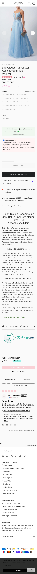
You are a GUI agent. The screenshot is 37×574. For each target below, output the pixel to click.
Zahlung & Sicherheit (9, 490)
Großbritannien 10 (22, 98)
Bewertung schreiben (18, 367)
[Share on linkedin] (15, 424)
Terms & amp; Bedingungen (11, 503)
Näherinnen (6, 484)
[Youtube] (7, 456)
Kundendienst (7, 487)
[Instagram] (12, 456)
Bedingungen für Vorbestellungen (13, 506)
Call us (19, 132)
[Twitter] (25, 456)
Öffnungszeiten (7, 465)
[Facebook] (3, 456)
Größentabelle (29, 91)
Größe (18, 91)
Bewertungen (18, 206)
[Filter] (9, 385)
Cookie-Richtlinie (8, 512)
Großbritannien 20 (8, 109)
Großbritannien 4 (8, 94)
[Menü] (3, 3)
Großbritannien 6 (21, 94)
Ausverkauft (18, 165)
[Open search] (4, 385)
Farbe (4, 115)
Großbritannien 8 (8, 98)
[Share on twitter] (7, 424)
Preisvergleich (7, 478)
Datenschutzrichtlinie (9, 509)
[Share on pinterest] (11, 424)
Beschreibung (7, 206)
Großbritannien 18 (22, 105)
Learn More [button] (7, 565)
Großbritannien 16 (8, 105)
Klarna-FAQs (6, 481)
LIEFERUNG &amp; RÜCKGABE (17, 326)
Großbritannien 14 (22, 102)
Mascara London (8, 64)
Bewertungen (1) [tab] (10, 379)
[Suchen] (29, 4)
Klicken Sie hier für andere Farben (14, 317)
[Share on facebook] (3, 424)
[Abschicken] (34, 537)
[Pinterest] (20, 456)
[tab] (8, 206)
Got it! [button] (18, 570)
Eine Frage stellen (18, 371)
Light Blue (5, 118)
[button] (4, 33)
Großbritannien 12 (8, 102)
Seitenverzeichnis (8, 493)
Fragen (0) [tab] (26, 379)
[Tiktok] (16, 456)
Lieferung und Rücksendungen (13, 468)
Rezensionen (6, 471)
